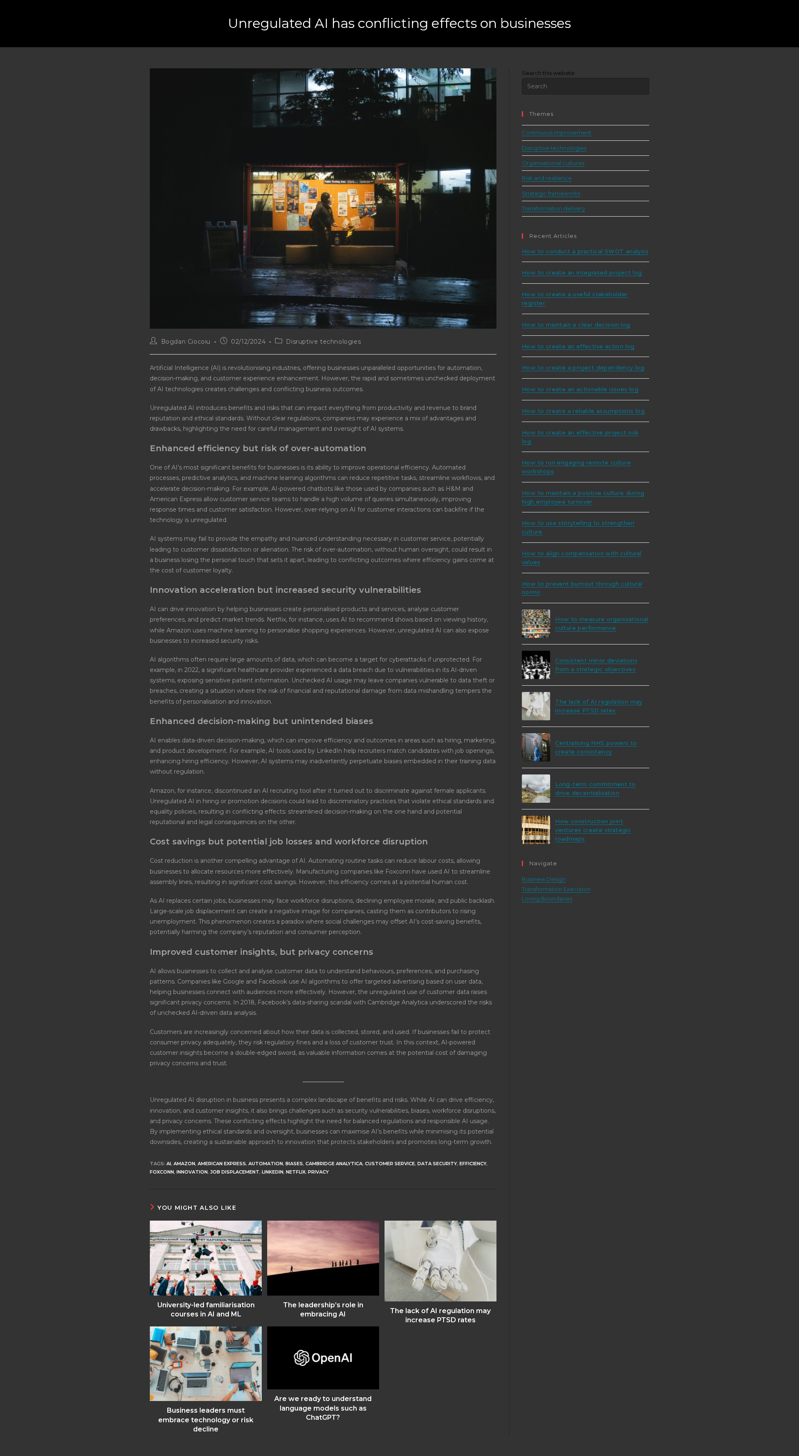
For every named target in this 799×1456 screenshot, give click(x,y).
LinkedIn (272, 1172)
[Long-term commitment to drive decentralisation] (536, 788)
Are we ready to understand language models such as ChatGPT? (323, 1408)
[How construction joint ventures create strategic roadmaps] (536, 830)
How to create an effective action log (578, 346)
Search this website (548, 73)
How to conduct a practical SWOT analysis (585, 251)
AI (168, 1163)
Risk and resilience (547, 178)
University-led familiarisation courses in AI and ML (206, 1309)
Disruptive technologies (323, 341)
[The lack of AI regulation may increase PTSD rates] (536, 706)
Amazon (184, 1163)
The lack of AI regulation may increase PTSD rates (440, 1315)
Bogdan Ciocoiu (186, 341)
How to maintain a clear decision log (576, 324)
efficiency (472, 1163)
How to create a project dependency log (583, 367)
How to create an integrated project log (582, 272)
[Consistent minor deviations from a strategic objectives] (536, 665)
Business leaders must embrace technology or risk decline (205, 1419)
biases (294, 1163)
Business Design (544, 879)
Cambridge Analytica (333, 1163)
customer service (390, 1163)
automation (265, 1163)
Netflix (295, 1172)
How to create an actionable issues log (580, 389)
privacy (318, 1172)
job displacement (234, 1172)
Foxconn (162, 1172)
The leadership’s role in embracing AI (323, 1309)
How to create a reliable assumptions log (583, 410)
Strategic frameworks (551, 193)
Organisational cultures (553, 163)
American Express (222, 1163)
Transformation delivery (553, 208)
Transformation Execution (556, 889)
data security (437, 1163)
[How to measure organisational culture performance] (536, 623)
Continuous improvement (556, 132)
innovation (192, 1172)
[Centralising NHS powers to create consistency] (536, 747)
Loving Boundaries (547, 898)
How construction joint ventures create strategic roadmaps (593, 830)
